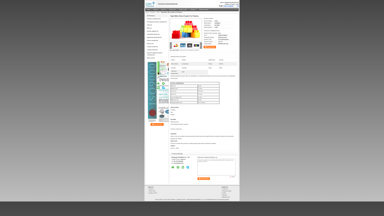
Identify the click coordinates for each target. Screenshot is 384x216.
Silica (158, 12)
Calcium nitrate (151, 46)
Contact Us (193, 9)
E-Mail (224, 193)
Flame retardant (151, 40)
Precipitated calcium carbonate (156, 22)
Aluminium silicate (152, 34)
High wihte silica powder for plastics (189, 50)
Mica (148, 28)
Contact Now (211, 47)
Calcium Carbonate (152, 19)
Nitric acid (150, 58)
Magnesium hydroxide (153, 37)
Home (148, 9)
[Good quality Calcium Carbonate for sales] (168, 122)
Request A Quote (230, 4)
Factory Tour (172, 9)
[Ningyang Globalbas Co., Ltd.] (238, 6)
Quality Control (183, 9)
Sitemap (224, 195)
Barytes (149, 43)
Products (155, 9)
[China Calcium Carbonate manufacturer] (151, 3)
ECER (227, 199)
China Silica (167, 199)
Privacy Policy (159, 199)
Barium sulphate (151, 31)
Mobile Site (227, 197)
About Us (163, 9)
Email (237, 4)
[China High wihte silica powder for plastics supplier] (186, 30)
